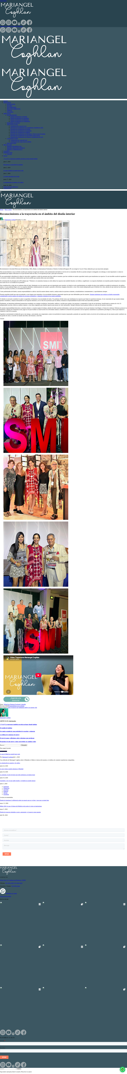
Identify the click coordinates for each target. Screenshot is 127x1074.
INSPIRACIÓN (7, 152)
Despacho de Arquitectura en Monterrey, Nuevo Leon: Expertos (27, 134)
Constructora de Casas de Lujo (18, 140)
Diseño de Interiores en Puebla (18, 116)
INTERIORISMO (12, 115)
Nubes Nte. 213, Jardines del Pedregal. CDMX (13, 880)
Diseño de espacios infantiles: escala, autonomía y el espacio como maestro (20, 812)
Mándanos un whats (11, 893)
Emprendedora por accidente (16, 706)
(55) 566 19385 (9, 883)
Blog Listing (8, 209)
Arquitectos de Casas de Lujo (18, 126)
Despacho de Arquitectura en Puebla (20, 129)
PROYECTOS (7, 145)
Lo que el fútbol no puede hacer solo (13, 170)
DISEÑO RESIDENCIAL (14, 146)
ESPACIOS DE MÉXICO (10, 187)
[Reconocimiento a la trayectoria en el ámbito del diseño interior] (35, 266)
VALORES (10, 112)
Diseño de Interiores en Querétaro (19, 118)
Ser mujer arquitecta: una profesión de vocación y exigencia (17, 731)
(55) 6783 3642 (15, 886)
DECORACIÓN (11, 143)
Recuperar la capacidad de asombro (13, 164)
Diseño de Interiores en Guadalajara (20, 121)
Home (1, 209)
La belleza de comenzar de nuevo (9, 734)
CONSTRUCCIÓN (12, 138)
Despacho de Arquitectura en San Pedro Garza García (25, 135)
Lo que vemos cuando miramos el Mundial (11, 769)
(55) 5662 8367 (18, 883)
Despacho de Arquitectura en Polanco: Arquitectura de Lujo (26, 137)
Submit (19, 1068)
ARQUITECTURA (12, 124)
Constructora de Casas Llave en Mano (20, 141)
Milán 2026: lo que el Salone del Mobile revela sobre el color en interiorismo (21, 806)
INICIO (5, 101)
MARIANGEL (11, 104)
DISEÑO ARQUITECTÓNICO (16, 148)
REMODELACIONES (13, 123)
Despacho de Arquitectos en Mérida (20, 132)
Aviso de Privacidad (5, 896)
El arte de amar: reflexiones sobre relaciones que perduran (17, 738)
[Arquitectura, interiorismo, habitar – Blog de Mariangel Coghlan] (17, 208)
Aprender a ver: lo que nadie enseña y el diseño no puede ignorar (17, 780)
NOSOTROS (7, 102)
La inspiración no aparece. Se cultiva (13, 182)
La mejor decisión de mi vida (11, 176)
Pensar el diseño (3, 751)
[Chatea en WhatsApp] (122, 1069)
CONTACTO (7, 188)
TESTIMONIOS (11, 107)
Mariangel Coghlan (10, 219)
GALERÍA (6, 151)
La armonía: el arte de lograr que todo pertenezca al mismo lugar (17, 775)
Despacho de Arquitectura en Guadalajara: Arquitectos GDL (26, 127)
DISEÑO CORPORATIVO (14, 149)
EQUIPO (9, 105)
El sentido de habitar (6, 728)
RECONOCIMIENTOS (13, 109)
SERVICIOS (7, 113)
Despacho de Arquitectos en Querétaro (20, 130)
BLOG (5, 155)
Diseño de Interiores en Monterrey (19, 120)
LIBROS (9, 110)
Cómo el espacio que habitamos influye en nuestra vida (22, 707)
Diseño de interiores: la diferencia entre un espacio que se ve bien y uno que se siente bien (24, 800)
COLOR (9, 154)
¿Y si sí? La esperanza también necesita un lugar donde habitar (20, 158)
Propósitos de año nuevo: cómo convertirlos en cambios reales (18, 741)
